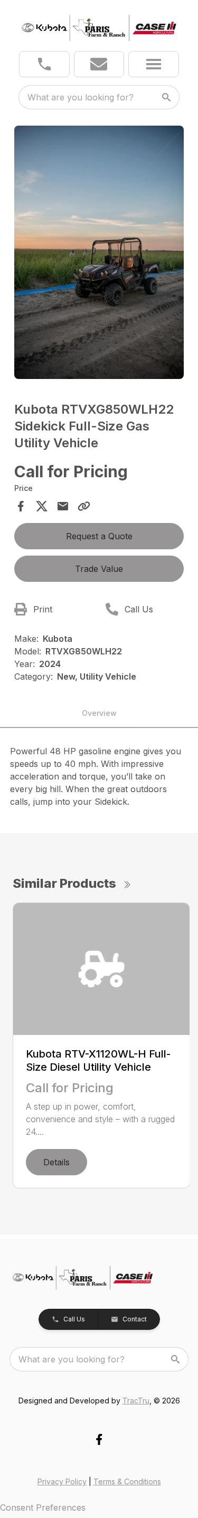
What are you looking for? (80, 97)
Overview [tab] (99, 713)
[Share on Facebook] (20, 506)
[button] (44, 64)
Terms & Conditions (127, 1481)
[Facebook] (99, 1439)
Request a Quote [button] (99, 536)
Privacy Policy (62, 1481)
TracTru (135, 1400)
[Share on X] (41, 506)
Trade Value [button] (99, 568)
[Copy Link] (84, 506)
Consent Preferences (43, 1507)
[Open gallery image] (99, 252)
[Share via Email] (62, 506)
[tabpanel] (99, 254)
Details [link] (56, 1162)
